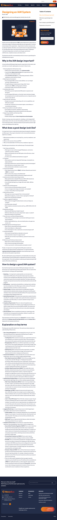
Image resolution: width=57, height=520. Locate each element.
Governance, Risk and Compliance (45, 500)
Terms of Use (10, 516)
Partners (27, 5)
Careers (38, 5)
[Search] (54, 1)
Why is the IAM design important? (46, 15)
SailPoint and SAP (42, 502)
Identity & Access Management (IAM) (46, 493)
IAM (5, 17)
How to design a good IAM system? (47, 22)
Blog (29, 493)
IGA (29, 17)
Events (29, 497)
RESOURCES (31, 491)
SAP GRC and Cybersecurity (44, 495)
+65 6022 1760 (6, 495)
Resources (44, 5)
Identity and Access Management (13, 17)
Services (19, 5)
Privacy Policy (3, 516)
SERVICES (41, 491)
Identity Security (24, 17)
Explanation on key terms (45, 25)
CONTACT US (52, 5)
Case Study (30, 495)
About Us (32, 5)
